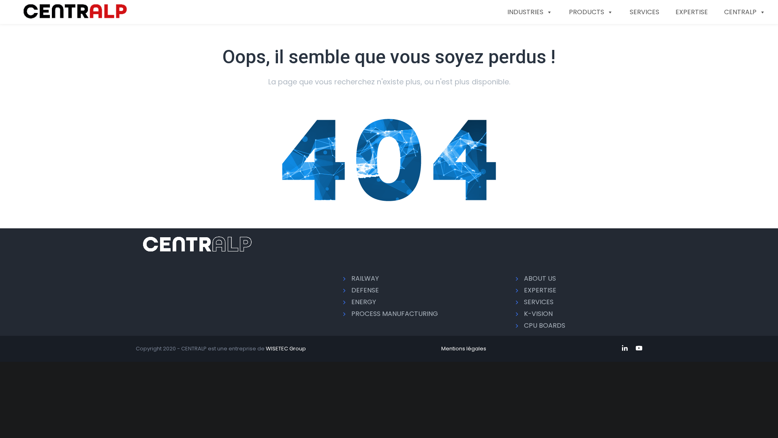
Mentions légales (463, 348)
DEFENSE (365, 290)
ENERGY (363, 302)
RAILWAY (365, 278)
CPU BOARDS (544, 325)
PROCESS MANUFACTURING (394, 313)
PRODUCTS (586, 12)
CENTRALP (740, 12)
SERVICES (644, 12)
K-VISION (538, 313)
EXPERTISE (691, 12)
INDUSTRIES (525, 12)
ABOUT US (540, 278)
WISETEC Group (286, 348)
